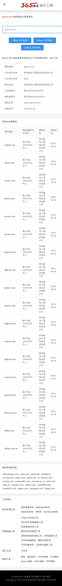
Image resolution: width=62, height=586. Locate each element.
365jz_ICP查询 (20, 40)
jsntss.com (20, 477)
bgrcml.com (10, 395)
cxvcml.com (10, 377)
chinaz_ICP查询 (44, 40)
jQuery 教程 (26, 561)
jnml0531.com (9, 488)
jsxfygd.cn (46, 474)
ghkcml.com (10, 252)
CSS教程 (54, 557)
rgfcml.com (10, 145)
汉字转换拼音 (27, 545)
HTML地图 (45, 576)
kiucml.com (10, 216)
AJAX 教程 (39, 561)
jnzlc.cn (6, 485)
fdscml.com (10, 305)
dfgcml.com (10, 359)
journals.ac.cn (38, 481)
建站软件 (31, 557)
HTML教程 (43, 557)
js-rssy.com (8, 477)
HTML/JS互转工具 (29, 518)
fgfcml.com (10, 288)
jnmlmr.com (30, 485)
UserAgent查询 (50, 512)
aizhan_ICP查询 (32, 47)
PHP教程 (50, 561)
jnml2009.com (44, 485)
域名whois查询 (43, 507)
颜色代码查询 (44, 540)
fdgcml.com (10, 323)
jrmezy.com (8, 481)
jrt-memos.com (45, 477)
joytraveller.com (22, 481)
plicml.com (10, 198)
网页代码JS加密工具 (30, 531)
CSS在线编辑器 (28, 540)
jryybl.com (31, 477)
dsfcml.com (10, 341)
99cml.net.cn (11, 413)
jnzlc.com (50, 481)
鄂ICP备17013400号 (46, 580)
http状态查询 (27, 512)
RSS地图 (35, 576)
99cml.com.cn (11, 448)
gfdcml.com (10, 270)
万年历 (24, 551)
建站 (23, 557)
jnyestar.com (18, 485)
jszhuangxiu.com (11, 474)
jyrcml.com (10, 234)
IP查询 (38, 512)
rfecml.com (10, 180)
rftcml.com (10, 163)
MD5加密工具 (50, 536)
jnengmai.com (36, 488)
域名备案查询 (27, 507)
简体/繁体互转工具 (30, 527)
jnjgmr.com (23, 488)
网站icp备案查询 (25, 16)
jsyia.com (24, 474)
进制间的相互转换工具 (31, 536)
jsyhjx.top (35, 474)
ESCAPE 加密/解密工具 (32, 522)
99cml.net (9, 430)
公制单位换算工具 (44, 545)
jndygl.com (50, 488)
